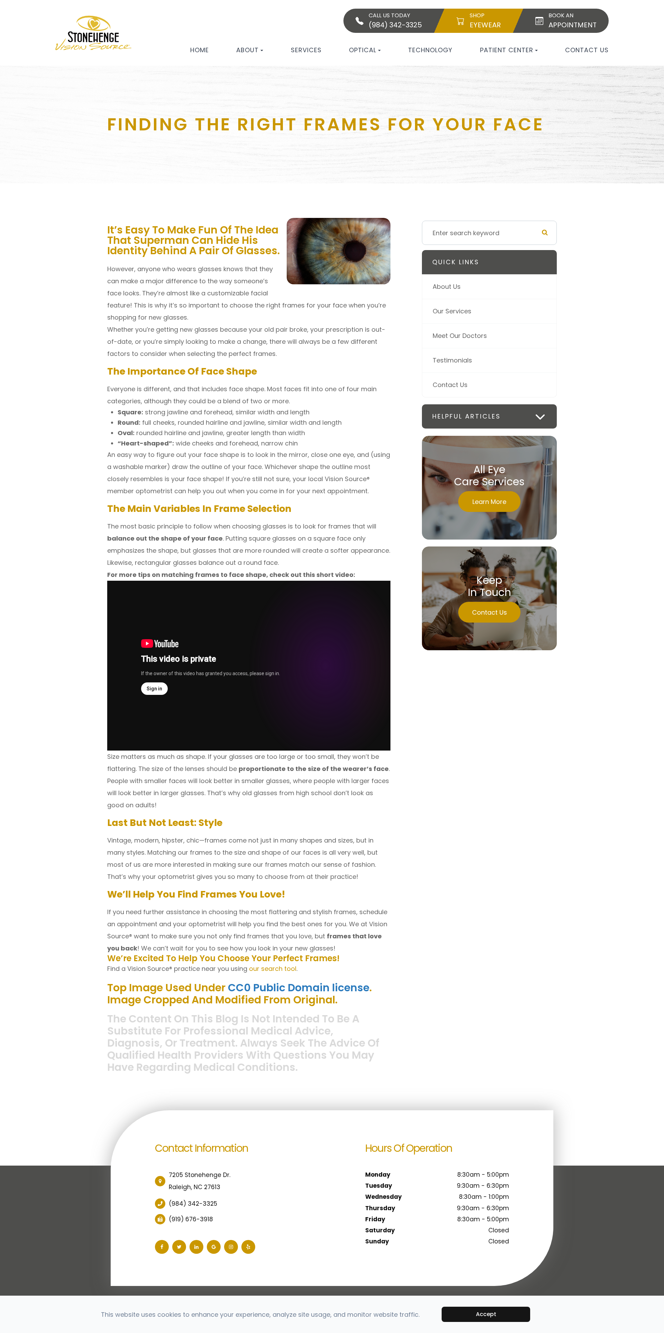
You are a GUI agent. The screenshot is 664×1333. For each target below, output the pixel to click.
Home (199, 50)
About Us (447, 286)
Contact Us (587, 50)
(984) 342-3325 (193, 1203)
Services (306, 50)
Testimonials (452, 360)
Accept (486, 1314)
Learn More (489, 501)
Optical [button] (362, 50)
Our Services (452, 311)
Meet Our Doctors (460, 335)
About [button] (247, 50)
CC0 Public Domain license (298, 987)
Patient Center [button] (506, 50)
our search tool (272, 968)
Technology (430, 50)
